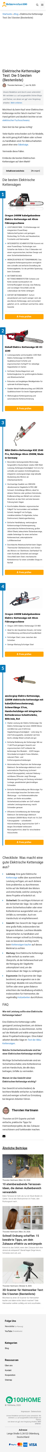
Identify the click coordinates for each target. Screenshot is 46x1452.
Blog (16, 14)
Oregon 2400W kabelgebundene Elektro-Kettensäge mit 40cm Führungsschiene (22, 618)
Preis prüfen (25, 316)
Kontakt (8, 1370)
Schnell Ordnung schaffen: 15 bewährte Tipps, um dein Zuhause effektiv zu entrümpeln (22, 1239)
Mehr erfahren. (38, 1423)
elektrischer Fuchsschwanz (16, 120)
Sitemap (8, 1380)
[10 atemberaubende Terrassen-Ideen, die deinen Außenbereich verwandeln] (23, 1176)
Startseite (7, 14)
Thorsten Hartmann (25, 1110)
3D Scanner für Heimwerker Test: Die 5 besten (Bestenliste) (22, 1292)
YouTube (8, 1331)
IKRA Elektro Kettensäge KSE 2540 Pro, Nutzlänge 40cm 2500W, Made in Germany (24, 454)
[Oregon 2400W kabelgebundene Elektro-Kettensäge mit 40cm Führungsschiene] (24, 597)
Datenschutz (36, 1412)
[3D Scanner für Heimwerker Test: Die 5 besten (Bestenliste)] (23, 1281)
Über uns (9, 1365)
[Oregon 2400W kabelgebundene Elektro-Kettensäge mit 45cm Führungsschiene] (24, 202)
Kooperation (10, 1375)
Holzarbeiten (24, 997)
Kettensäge (11, 877)
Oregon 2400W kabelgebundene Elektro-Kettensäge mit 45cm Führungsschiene (22, 219)
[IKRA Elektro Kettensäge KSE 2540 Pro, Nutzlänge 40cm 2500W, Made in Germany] (24, 434)
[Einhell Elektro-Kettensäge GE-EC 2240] (24, 336)
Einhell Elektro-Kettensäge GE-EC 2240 (23, 349)
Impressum (25, 1412)
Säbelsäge (23, 144)
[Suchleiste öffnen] (37, 5)
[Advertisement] (23, 44)
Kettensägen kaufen (21, 944)
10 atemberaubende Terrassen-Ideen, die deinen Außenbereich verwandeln (21, 1188)
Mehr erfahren (16, 103)
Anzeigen (35, 171)
